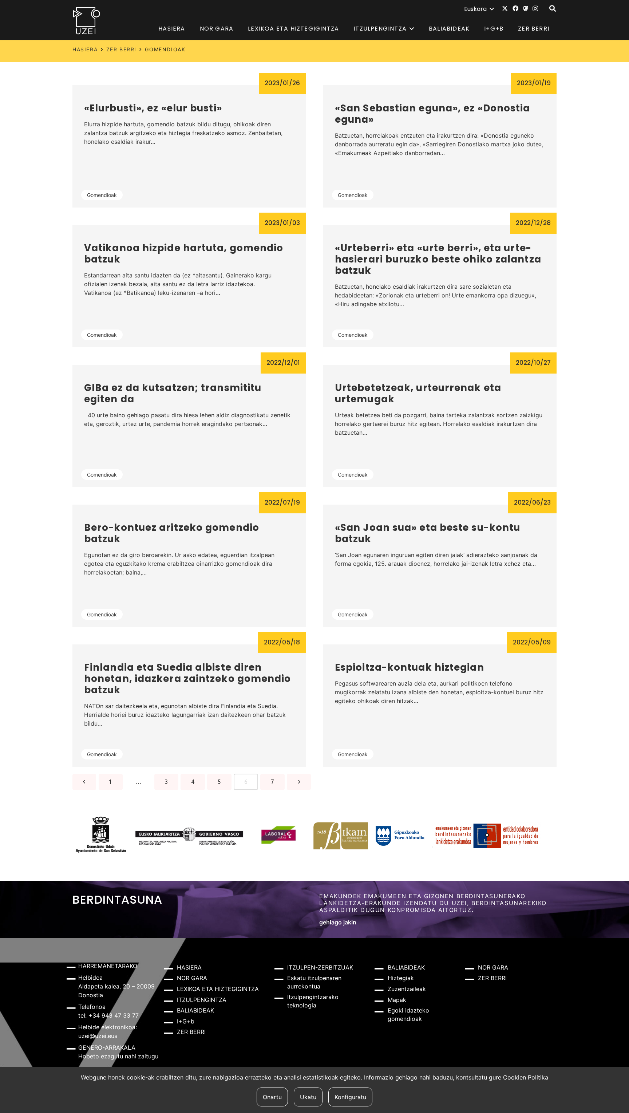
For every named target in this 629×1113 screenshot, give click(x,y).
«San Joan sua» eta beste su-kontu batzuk (427, 533)
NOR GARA (192, 978)
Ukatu (308, 1097)
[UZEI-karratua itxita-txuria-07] (86, 20)
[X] (505, 8)
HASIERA (85, 49)
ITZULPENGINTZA (201, 999)
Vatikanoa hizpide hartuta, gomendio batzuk (184, 253)
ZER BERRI (121, 49)
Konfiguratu (350, 1097)
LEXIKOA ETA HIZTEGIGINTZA (218, 988)
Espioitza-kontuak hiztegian (409, 667)
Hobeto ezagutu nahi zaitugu (118, 1056)
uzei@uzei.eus (97, 1035)
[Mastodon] (525, 8)
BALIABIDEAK (195, 1010)
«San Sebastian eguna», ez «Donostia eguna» (432, 114)
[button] (478, 9)
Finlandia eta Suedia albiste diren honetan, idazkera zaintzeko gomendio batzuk (187, 678)
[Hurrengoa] (298, 782)
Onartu (272, 1097)
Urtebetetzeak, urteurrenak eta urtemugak (418, 393)
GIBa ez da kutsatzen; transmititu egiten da (172, 393)
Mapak (397, 999)
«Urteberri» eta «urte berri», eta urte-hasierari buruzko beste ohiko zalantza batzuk (438, 259)
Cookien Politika (525, 1077)
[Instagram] (535, 8)
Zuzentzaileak (407, 988)
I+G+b (185, 1021)
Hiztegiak (401, 978)
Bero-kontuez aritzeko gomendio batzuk (171, 533)
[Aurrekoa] (84, 782)
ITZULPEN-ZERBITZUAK (320, 967)
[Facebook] (515, 8)
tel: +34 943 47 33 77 (108, 1015)
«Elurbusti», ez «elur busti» (153, 108)
